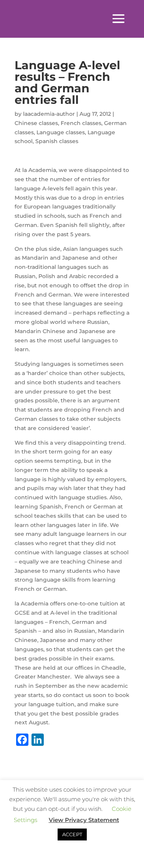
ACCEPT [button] (72, 834)
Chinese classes (36, 123)
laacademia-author (49, 113)
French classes (81, 123)
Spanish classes (56, 141)
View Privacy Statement (84, 820)
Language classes (60, 132)
